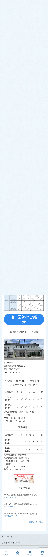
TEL (42, 555)
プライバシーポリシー (11, 543)
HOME (17, 555)
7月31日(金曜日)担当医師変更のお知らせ (20, 495)
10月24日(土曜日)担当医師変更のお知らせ (21, 504)
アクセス (30, 555)
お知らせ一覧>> (36, 522)
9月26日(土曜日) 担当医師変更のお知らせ (20, 514)
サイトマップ (7, 537)
